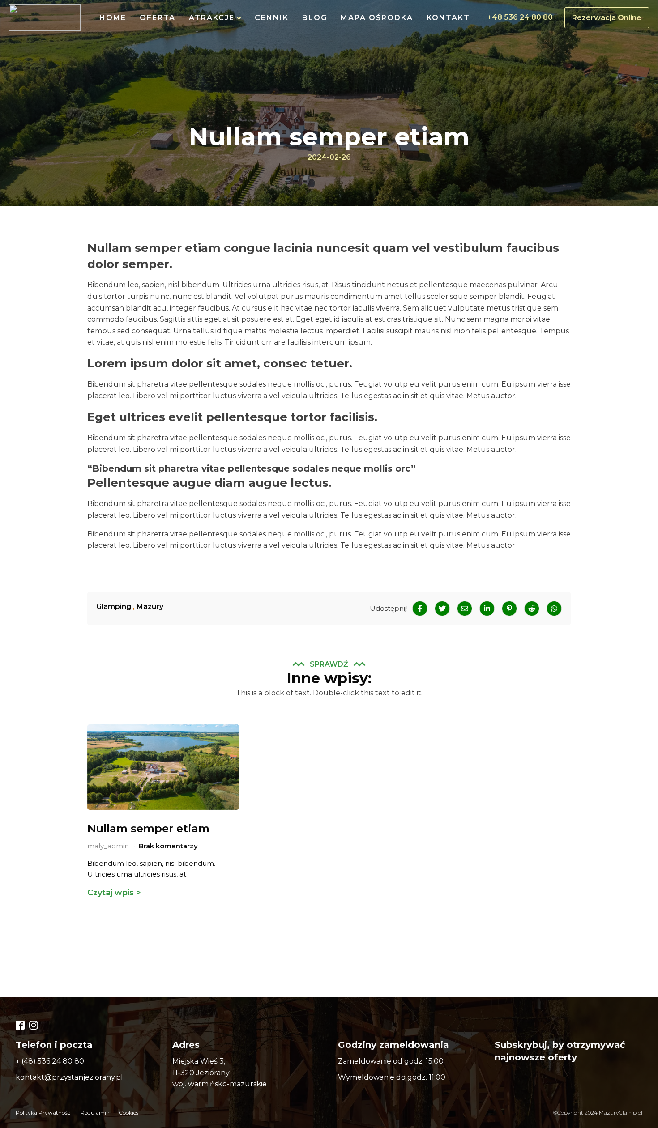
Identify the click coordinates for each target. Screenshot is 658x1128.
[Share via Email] (464, 608)
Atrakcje (212, 17)
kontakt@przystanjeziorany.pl (69, 1077)
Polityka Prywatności (44, 1112)
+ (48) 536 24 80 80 (50, 1061)
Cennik (272, 17)
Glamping (113, 606)
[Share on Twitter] (442, 608)
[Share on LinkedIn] (487, 608)
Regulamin (95, 1112)
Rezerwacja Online (606, 17)
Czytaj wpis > (114, 893)
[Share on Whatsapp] (554, 608)
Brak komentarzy (168, 846)
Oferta (157, 17)
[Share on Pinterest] (509, 608)
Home (112, 17)
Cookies (128, 1112)
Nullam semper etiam (148, 828)
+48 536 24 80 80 (520, 17)
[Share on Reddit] (531, 608)
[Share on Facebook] (419, 608)
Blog (314, 17)
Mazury (150, 606)
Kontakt (448, 17)
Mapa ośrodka (377, 17)
